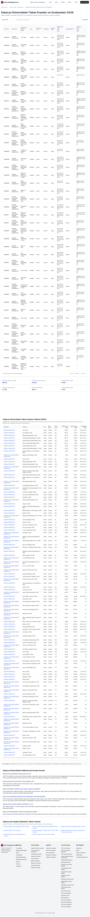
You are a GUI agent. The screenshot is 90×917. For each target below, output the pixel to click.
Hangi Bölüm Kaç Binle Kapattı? (66, 872)
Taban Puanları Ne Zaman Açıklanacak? (67, 857)
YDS (76, 2)
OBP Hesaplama (65, 897)
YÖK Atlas (56, 763)
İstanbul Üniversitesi (35, 867)
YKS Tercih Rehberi (65, 848)
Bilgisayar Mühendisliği (21, 850)
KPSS (63, 2)
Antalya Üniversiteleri (51, 857)
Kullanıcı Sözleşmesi (80, 852)
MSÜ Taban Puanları (65, 890)
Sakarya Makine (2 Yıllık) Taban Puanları (43, 834)
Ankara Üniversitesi (35, 865)
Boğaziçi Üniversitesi (36, 863)
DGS (56, 2)
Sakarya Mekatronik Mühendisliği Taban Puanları (14, 835)
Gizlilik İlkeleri (79, 855)
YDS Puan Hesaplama (66, 906)
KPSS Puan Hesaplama (66, 902)
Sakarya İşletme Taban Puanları (12, 830)
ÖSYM (38, 763)
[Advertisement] (45, 406)
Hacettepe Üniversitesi (36, 854)
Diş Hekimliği (19, 855)
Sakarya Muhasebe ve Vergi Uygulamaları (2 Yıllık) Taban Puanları (73, 831)
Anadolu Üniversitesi (36, 856)
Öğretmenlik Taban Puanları (65, 876)
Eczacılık (18, 861)
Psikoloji (18, 864)
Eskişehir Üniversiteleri (51, 855)
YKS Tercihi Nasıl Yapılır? (66, 854)
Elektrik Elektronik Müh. (21, 859)
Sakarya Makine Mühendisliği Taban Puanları (73, 826)
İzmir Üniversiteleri (50, 852)
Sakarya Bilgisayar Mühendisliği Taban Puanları (16, 826)
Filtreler (86, 19)
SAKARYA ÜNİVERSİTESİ (9, 430)
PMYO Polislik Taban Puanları (66, 888)
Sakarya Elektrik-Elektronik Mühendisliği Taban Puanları (45, 827)
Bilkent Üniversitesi (35, 860)
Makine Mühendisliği (21, 857)
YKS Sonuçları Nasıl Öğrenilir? (65, 851)
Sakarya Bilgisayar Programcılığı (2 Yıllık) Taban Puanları (45, 831)
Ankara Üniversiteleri (51, 850)
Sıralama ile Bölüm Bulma (66, 860)
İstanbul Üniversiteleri (51, 848)
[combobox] (7, 19)
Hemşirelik (18, 866)
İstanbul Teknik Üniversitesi (37, 848)
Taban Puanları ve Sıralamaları (16, 7)
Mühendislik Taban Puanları (67, 879)
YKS (50, 2)
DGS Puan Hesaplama (66, 899)
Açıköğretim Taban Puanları (67, 885)
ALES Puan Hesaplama (66, 904)
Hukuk (17, 852)
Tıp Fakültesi (19, 848)
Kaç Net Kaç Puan (65, 895)
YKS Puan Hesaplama (66, 893)
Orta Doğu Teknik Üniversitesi (35, 851)
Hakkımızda (78, 848)
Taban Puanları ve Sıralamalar (37, 2)
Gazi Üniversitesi (35, 858)
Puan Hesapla (84, 2)
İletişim (77, 850)
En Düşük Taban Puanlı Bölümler (66, 865)
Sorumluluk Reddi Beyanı (82, 857)
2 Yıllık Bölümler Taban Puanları (66, 869)
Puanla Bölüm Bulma (65, 862)
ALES (69, 2)
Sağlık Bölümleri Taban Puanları (66, 882)
